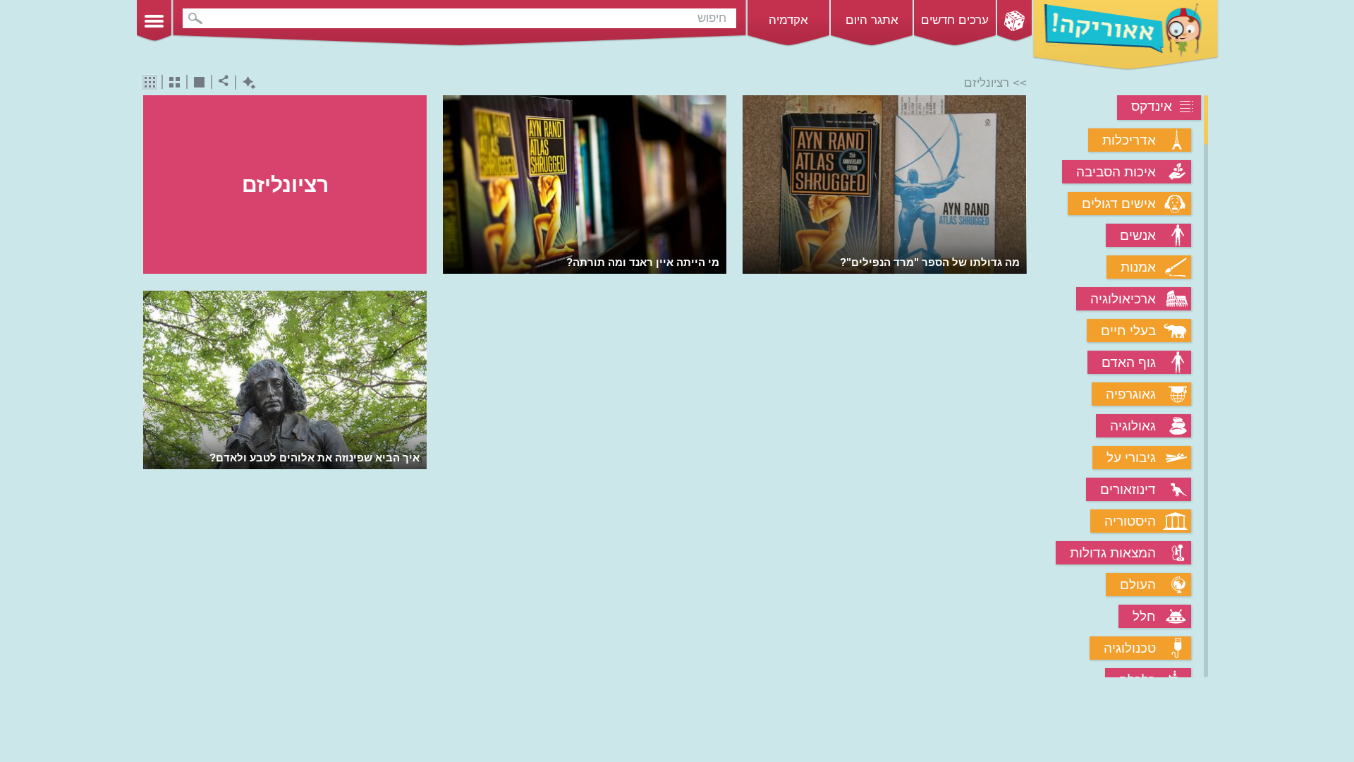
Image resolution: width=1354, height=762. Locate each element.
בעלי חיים (1128, 330)
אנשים (1138, 235)
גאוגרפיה (1131, 394)
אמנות (1138, 267)
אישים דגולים (1119, 203)
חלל (1144, 616)
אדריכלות (1129, 140)
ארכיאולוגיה (1123, 298)
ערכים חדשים (955, 20)
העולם (1138, 584)
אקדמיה (788, 20)
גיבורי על (1131, 457)
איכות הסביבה (1116, 171)
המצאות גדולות (1113, 552)
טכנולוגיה (1130, 648)
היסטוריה (1130, 521)
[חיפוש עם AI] (246, 83)
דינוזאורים (1128, 489)
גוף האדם (1129, 362)
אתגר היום (872, 20)
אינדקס (1151, 106)
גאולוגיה (1133, 425)
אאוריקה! (1125, 35)
